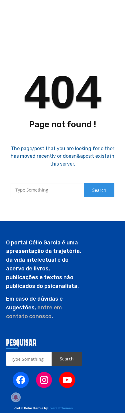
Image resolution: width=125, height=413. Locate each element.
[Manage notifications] (16, 397)
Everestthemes (61, 408)
